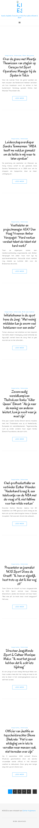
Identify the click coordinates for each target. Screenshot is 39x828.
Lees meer (19, 98)
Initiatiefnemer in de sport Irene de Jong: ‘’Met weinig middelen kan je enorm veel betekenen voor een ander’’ (19, 321)
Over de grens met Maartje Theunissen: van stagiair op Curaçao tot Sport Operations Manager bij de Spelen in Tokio (19, 67)
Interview (17, 55)
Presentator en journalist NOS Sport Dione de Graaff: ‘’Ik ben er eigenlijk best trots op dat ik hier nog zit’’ (19, 575)
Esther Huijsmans (29, 810)
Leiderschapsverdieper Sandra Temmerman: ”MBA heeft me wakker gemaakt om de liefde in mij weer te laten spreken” (19, 150)
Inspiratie (9, 55)
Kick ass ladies (28, 312)
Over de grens (28, 55)
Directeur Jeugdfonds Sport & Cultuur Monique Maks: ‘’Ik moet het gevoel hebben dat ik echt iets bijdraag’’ (19, 658)
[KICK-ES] (19, 7)
